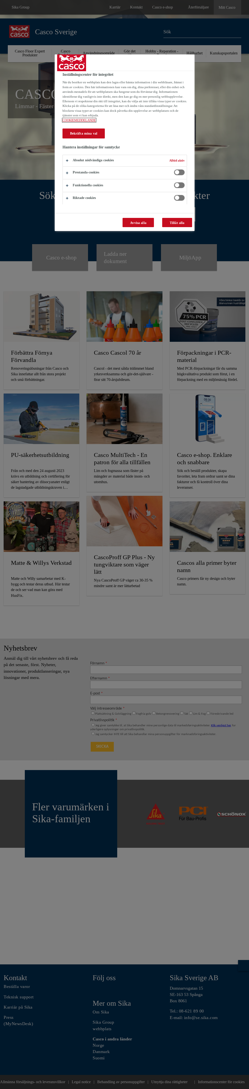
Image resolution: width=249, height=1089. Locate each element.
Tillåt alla (177, 223)
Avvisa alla (138, 223)
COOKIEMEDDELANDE (79, 120)
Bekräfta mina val (83, 133)
